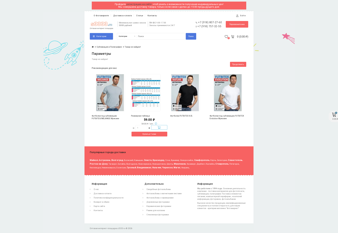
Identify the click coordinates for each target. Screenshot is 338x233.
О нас (96, 189)
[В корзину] (159, 127)
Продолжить (238, 64)
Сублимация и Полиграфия (109, 47)
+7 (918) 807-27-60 (209, 22)
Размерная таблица (140, 116)
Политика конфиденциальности (109, 198)
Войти (243, 16)
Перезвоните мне (237, 24)
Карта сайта (99, 206)
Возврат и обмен (101, 202)
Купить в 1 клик (149, 134)
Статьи (139, 15)
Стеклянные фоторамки (158, 215)
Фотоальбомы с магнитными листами (164, 193)
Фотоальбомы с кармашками (160, 198)
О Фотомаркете (101, 15)
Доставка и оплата (122, 15)
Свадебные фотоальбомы (159, 189)
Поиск (191, 36)
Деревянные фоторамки (158, 202)
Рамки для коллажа (156, 210)
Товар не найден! (133, 47)
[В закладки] (110, 88)
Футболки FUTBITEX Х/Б (181, 116)
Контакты (152, 15)
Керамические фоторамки (159, 206)
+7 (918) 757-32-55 (209, 26)
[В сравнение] (115, 88)
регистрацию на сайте (139, 4)
